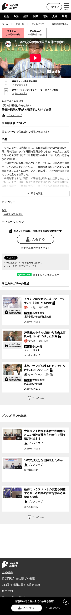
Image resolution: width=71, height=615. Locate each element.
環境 (64, 16)
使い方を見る (21, 85)
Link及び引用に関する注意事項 (21, 584)
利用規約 (7, 590)
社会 (6, 16)
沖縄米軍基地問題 (13, 214)
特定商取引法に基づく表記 (18, 578)
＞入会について (53, 608)
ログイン (54, 6)
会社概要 (7, 572)
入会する (38, 239)
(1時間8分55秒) (35, 33)
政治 (16, 16)
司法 (45, 16)
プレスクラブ (14, 115)
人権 (54, 16)
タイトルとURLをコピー (46, 275)
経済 (25, 16)
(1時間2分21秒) (13, 33)
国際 (35, 16)
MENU (66, 10)
